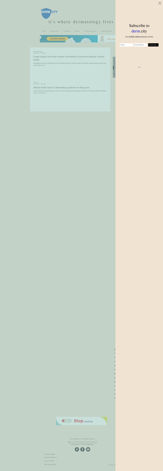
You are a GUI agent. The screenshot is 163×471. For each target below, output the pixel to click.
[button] (159, 3)
